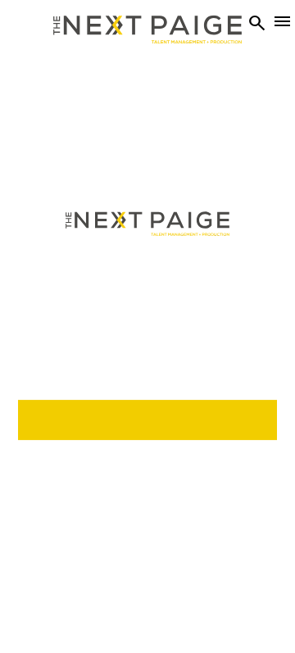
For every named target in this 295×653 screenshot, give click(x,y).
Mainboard (200, 602)
